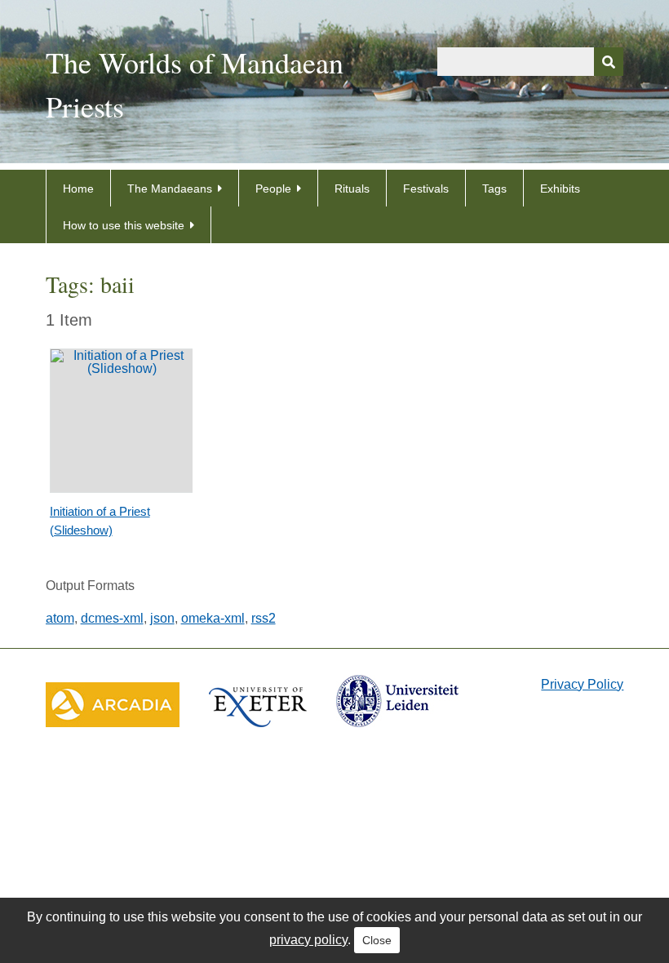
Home (78, 188)
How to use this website (123, 225)
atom (60, 618)
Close (377, 940)
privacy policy (308, 940)
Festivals (426, 188)
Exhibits (560, 188)
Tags (494, 188)
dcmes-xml (112, 618)
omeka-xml (213, 618)
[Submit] (608, 61)
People (273, 188)
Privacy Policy (582, 684)
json (162, 618)
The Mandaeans (169, 188)
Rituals (352, 188)
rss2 (263, 618)
